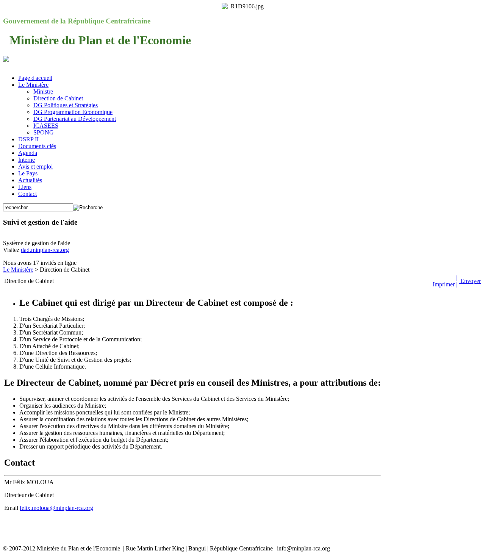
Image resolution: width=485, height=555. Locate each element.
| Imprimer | (444, 281)
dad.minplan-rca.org (45, 250)
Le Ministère (18, 269)
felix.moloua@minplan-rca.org (56, 508)
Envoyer (470, 281)
